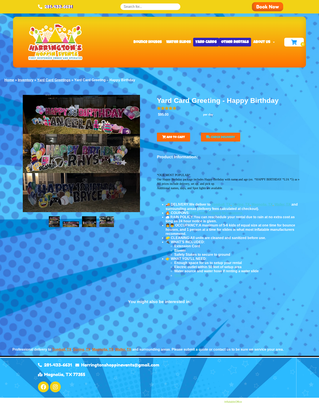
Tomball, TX (221, 204)
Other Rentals (235, 42)
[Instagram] (55, 386)
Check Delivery (222, 137)
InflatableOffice (233, 401)
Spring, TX (241, 204)
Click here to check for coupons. (216, 213)
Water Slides (178, 42)
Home (9, 80)
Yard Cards (206, 42)
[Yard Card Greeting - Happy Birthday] (54, 221)
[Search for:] (150, 6)
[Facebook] (43, 386)
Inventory (25, 80)
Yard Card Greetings (54, 80)
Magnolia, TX (262, 204)
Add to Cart (175, 137)
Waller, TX (283, 204)
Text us (180, 275)
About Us (261, 42)
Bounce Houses (147, 42)
